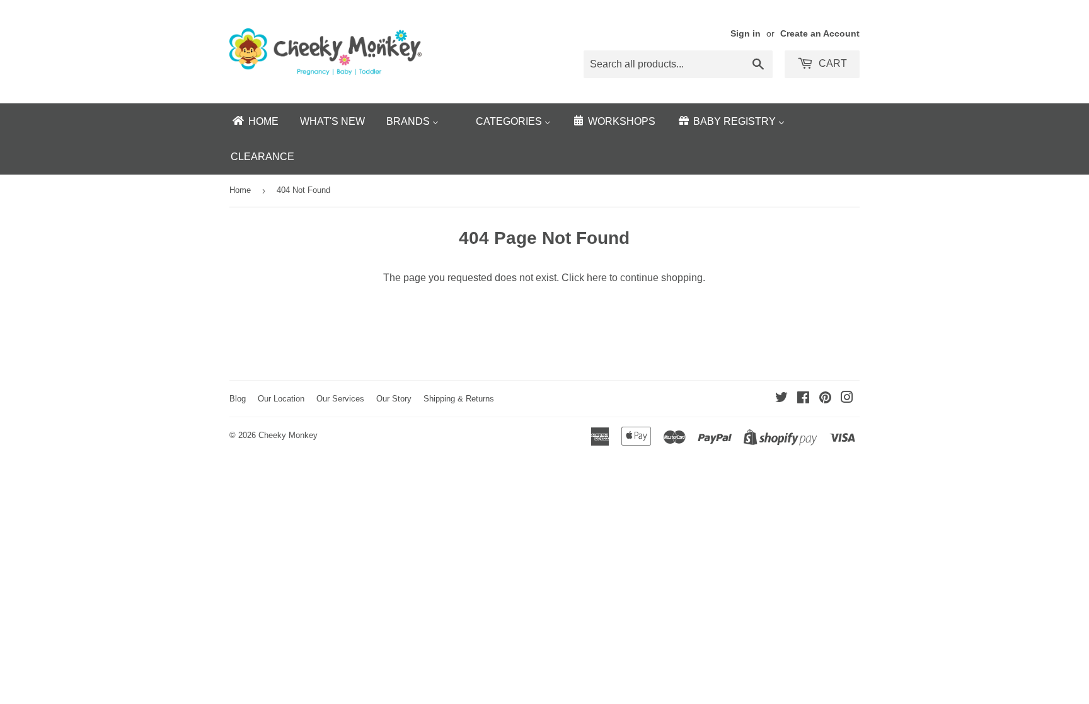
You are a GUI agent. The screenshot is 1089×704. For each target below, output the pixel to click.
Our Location (281, 398)
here (597, 277)
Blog (237, 398)
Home (240, 190)
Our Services (340, 398)
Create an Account (820, 33)
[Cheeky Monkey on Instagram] (847, 398)
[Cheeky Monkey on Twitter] (781, 398)
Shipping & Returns (459, 398)
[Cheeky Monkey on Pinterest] (825, 398)
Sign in (745, 33)
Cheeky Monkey (288, 435)
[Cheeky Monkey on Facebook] (803, 398)
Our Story (394, 398)
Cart (831, 63)
